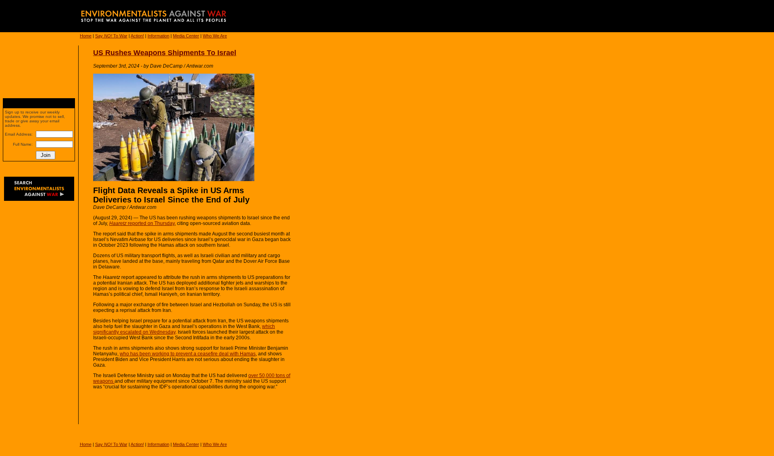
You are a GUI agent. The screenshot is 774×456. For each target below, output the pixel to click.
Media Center (186, 35)
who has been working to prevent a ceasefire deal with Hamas (188, 354)
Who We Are (215, 35)
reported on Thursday (142, 223)
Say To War (111, 35)
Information (158, 35)
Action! (137, 35)
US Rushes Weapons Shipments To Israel (164, 53)
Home (86, 35)
